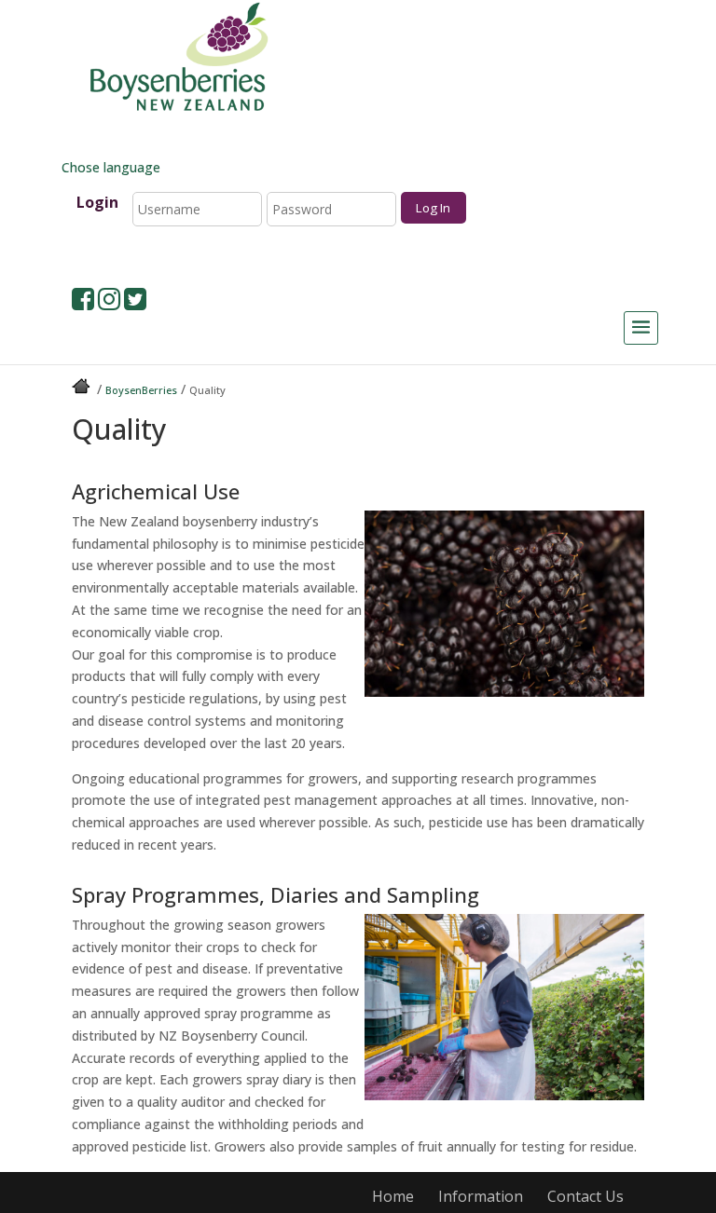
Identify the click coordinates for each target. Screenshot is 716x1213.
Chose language (109, 167)
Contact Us (585, 1196)
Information (480, 1196)
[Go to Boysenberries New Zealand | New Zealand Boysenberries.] (82, 390)
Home (393, 1196)
